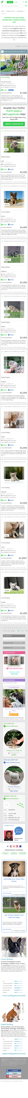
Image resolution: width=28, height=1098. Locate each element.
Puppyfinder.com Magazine (19, 894)
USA (2, 85)
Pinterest (15, 1076)
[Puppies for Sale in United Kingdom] (17, 846)
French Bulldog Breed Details (14, 996)
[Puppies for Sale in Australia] (20, 846)
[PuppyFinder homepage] (2, 2)
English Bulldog (7, 1024)
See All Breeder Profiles (10, 683)
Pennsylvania (20, 11)
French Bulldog (7, 959)
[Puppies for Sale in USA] (11, 846)
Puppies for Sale (10, 11)
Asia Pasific (22, 853)
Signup (10, 2)
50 (26, 631)
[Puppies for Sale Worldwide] (8, 846)
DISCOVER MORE (7, 893)
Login (16, 2)
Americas (14, 853)
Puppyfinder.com (5, 1060)
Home (2, 11)
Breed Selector (13, 1063)
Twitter (15, 1073)
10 (18, 631)
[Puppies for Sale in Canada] (14, 846)
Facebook (15, 1070)
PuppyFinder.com (6, 1059)
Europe (5, 853)
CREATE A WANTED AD (14, 124)
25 (22, 631)
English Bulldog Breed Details (14, 1053)
